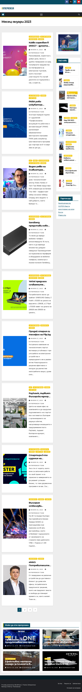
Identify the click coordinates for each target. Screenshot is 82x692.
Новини (41, 39)
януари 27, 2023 (37, 229)
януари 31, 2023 (37, 49)
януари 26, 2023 (37, 462)
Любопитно (33, 39)
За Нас (60, 683)
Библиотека (76, 683)
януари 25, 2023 (37, 510)
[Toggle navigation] (41, 14)
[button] (79, 14)
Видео (35, 160)
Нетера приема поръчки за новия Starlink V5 (59, 662)
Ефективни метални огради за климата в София (18, 664)
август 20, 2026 (13, 646)
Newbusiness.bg (64, 203)
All (30, 160)
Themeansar (16, 686)
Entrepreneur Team (28, 646)
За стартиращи (45, 36)
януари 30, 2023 (37, 173)
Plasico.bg (62, 215)
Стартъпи (32, 98)
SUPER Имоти (64, 206)
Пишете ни (67, 683)
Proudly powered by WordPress (12, 685)
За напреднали (34, 36)
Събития (47, 451)
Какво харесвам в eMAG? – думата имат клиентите (39, 45)
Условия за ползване (73, 688)
